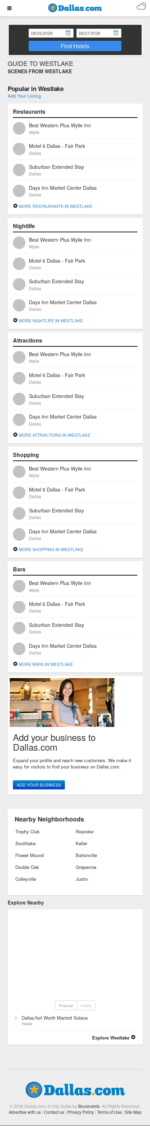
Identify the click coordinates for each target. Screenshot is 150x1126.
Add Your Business (39, 785)
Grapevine (86, 867)
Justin (82, 879)
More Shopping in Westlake (50, 549)
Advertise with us (25, 1112)
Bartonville (86, 855)
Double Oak (27, 867)
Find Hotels (75, 46)
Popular (66, 1005)
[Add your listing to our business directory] (75, 702)
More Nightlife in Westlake (50, 320)
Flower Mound (29, 855)
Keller (81, 843)
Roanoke (84, 831)
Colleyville (25, 879)
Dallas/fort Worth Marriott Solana (55, 1017)
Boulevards (89, 1106)
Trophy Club (27, 831)
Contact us (54, 1112)
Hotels (86, 1005)
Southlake (25, 843)
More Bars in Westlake (45, 664)
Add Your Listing (24, 95)
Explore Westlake (111, 1037)
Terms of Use (109, 1112)
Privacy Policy (80, 1112)
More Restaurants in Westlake (55, 206)
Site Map (133, 1112)
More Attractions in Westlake (54, 435)
